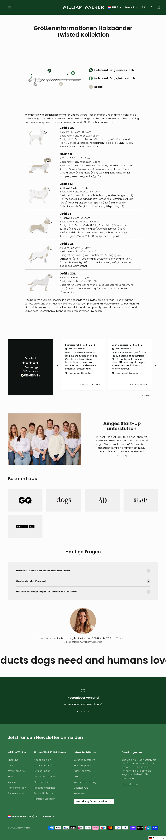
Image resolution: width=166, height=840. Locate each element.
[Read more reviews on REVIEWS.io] (30, 376)
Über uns (13, 760)
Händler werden (17, 787)
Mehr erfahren (130, 784)
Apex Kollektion (42, 760)
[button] (57, 365)
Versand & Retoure (84, 760)
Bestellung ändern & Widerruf (93, 801)
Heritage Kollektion (44, 798)
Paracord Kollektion (45, 776)
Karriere (12, 782)
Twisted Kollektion (44, 793)
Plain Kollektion (42, 782)
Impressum (80, 793)
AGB (76, 776)
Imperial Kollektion (44, 765)
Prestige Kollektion (44, 787)
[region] (106, 365)
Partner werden (16, 793)
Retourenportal (82, 765)
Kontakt (12, 765)
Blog (10, 776)
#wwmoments (16, 771)
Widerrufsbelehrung (85, 782)
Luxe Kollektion (42, 771)
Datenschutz (81, 787)
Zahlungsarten (82, 771)
